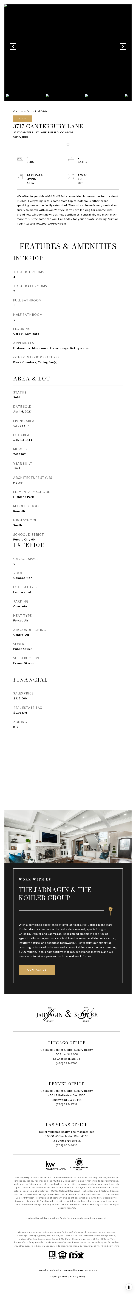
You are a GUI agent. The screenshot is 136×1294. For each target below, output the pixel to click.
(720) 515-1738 (67, 1104)
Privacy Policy (78, 1276)
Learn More (113, 1245)
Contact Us (36, 969)
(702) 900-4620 (67, 1145)
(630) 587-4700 (67, 1063)
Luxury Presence (87, 1270)
